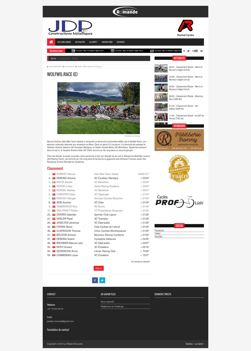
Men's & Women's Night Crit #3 (80, 50)
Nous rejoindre (107, 301)
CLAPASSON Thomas (68, 230)
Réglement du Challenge (112, 306)
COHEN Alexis (64, 226)
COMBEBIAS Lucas (67, 255)
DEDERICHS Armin (67, 251)
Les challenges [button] (64, 41)
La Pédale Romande (73, 343)
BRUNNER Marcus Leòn (70, 243)
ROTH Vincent (64, 247)
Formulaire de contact (58, 330)
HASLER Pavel (65, 218)
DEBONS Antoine (66, 178)
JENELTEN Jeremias (68, 222)
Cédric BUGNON (55, 66)
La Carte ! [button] (93, 41)
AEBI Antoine (64, 202)
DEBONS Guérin (66, 239)
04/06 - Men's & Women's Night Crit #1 (185, 88)
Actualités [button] (80, 41)
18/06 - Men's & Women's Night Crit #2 (185, 78)
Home (53, 58)
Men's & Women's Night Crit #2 (119, 50)
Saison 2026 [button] (107, 41)
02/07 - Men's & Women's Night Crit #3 (185, 68)
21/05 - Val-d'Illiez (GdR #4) (184, 107)
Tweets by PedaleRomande (167, 300)
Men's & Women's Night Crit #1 (159, 50)
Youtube (158, 236)
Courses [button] (121, 41)
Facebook (159, 230)
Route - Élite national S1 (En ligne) (90, 66)
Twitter (158, 233)
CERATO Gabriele (66, 214)
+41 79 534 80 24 (55, 308)
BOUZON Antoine (66, 235)
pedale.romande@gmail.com (60, 321)
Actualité (179, 58)
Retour (99, 268)
